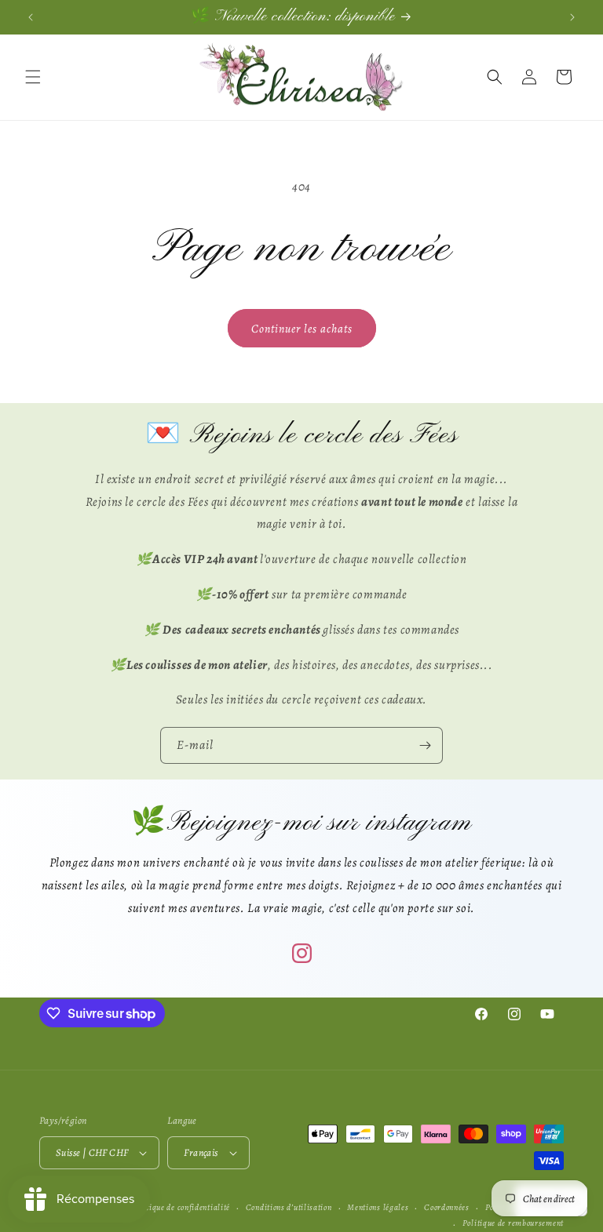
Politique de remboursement (513, 1223)
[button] (33, 77)
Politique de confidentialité (180, 1207)
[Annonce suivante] (572, 17)
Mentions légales (377, 1207)
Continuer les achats (302, 328)
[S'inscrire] (424, 745)
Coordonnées (447, 1207)
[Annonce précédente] (30, 17)
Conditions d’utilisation (289, 1207)
